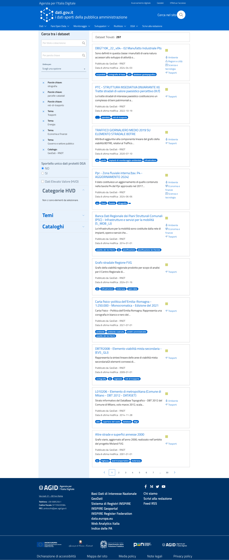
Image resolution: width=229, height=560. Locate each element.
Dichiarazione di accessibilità (56, 556)
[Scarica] (166, 50)
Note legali (154, 556)
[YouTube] (163, 486)
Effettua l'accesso (178, 3)
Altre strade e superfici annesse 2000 (119, 434)
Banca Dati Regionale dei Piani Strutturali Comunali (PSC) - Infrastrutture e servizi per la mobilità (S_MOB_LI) (128, 219)
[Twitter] (157, 486)
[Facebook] (146, 486)
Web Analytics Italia (105, 523)
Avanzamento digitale (141, 3)
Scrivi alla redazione (158, 498)
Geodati (160, 3)
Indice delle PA (101, 528)
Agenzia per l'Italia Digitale (57, 3)
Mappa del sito (97, 556)
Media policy (127, 556)
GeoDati (97, 498)
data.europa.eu (102, 518)
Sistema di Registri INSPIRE (111, 503)
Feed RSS (150, 503)
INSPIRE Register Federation (111, 513)
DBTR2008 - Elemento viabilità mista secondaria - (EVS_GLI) (128, 350)
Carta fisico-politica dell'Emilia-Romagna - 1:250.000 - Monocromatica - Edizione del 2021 (126, 303)
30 (167, 472)
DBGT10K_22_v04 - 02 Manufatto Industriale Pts (128, 48)
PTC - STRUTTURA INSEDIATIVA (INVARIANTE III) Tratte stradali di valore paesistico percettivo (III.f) (127, 89)
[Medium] (151, 486)
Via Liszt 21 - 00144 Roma (51, 496)
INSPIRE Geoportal (104, 508)
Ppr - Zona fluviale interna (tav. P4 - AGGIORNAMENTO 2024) (118, 175)
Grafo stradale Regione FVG (113, 262)
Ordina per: (47, 64)
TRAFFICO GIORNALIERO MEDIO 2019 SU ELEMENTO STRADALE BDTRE (122, 132)
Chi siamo (150, 493)
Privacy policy (182, 556)
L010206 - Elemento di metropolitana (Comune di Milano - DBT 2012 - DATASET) (128, 393)
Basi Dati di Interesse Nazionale (114, 493)
